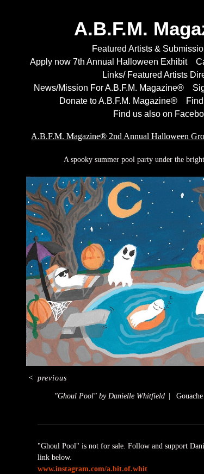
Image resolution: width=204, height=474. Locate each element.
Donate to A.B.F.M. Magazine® (116, 101)
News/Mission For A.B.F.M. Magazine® (105, 87)
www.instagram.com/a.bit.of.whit (92, 469)
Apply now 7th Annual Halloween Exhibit (108, 61)
